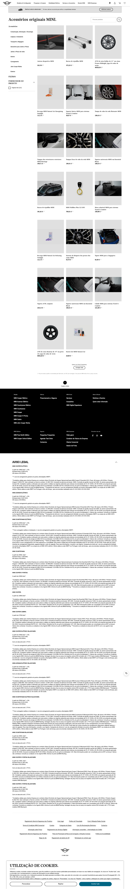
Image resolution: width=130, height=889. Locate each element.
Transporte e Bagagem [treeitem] (17, 42)
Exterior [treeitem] (13, 71)
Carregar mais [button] (79, 367)
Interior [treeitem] (13, 56)
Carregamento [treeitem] (15, 61)
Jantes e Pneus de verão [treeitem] (18, 51)
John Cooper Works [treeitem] (16, 66)
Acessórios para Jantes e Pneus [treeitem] (20, 46)
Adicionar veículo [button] (106, 9)
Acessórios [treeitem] (12, 26)
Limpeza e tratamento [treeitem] (17, 37)
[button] (119, 19)
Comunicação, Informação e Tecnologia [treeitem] (22, 32)
